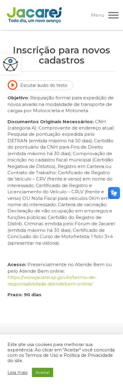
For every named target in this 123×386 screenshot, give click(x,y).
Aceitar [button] (43, 372)
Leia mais (17, 372)
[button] (10, 64)
